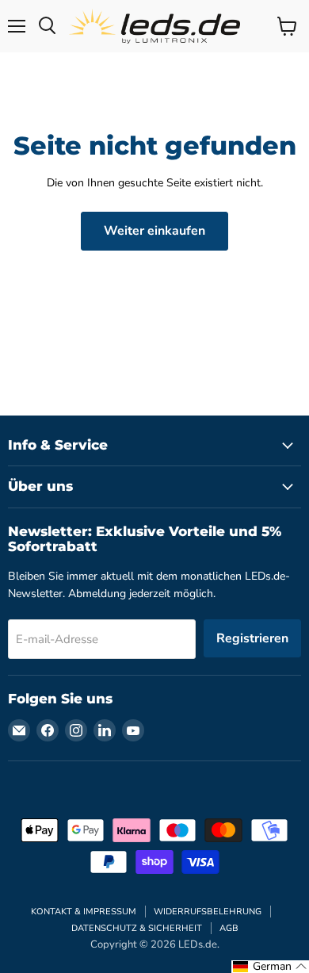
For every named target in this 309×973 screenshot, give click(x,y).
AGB (228, 928)
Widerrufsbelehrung (207, 911)
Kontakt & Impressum (83, 911)
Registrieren (252, 638)
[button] (270, 966)
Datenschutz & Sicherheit (136, 928)
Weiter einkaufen (154, 230)
